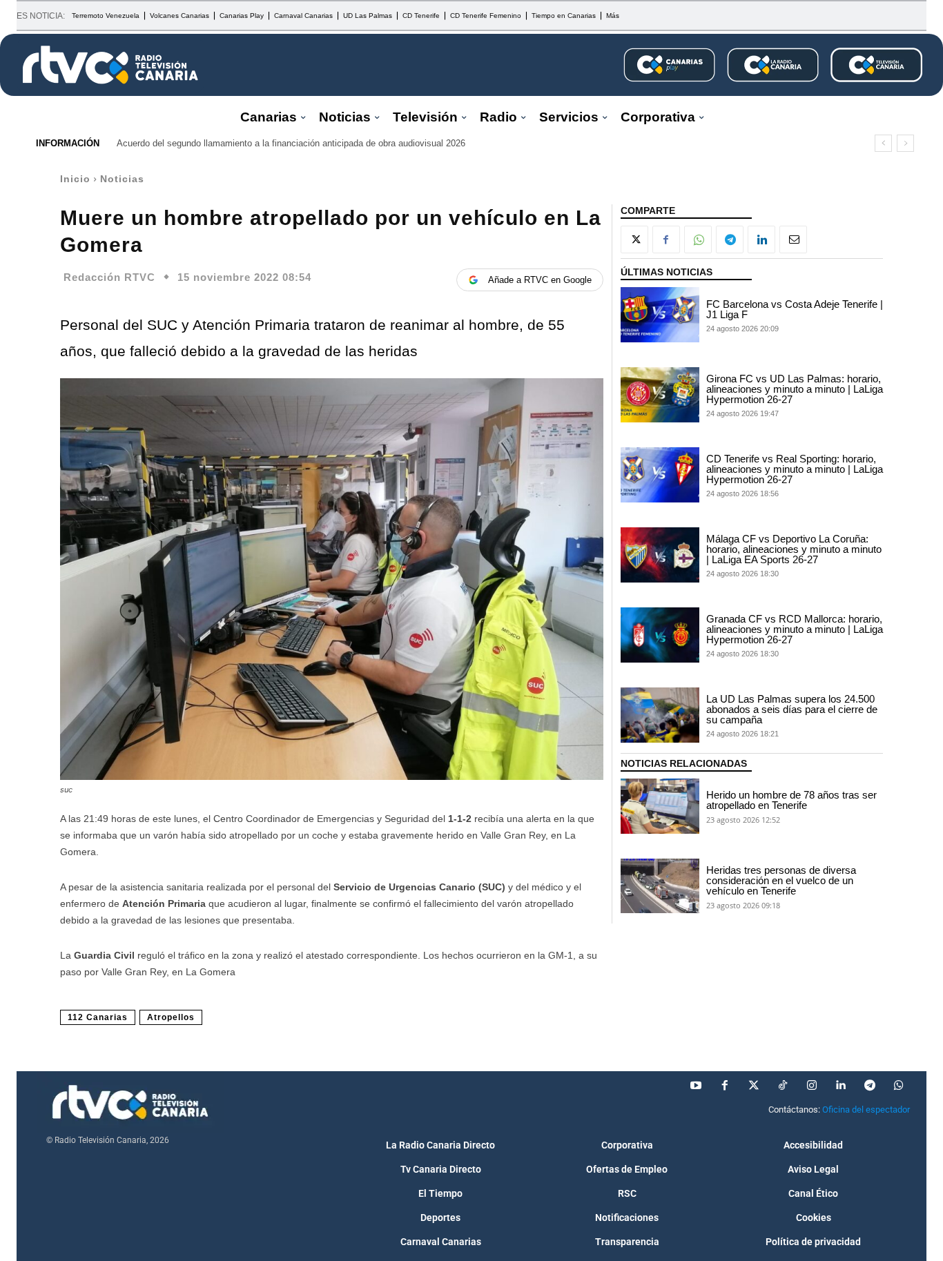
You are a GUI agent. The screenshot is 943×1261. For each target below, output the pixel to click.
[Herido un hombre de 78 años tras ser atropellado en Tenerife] (660, 806)
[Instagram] (812, 1086)
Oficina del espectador (866, 1109)
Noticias (122, 178)
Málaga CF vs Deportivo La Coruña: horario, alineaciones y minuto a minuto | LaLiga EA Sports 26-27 (794, 549)
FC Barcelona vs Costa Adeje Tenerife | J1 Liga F (794, 309)
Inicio (75, 178)
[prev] (883, 143)
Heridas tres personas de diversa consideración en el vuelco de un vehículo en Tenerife (781, 880)
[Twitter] (754, 1086)
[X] (634, 239)
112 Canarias (98, 1017)
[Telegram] (729, 239)
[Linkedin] (761, 239)
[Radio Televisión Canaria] (110, 65)
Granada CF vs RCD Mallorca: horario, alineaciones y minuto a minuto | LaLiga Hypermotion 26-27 (794, 629)
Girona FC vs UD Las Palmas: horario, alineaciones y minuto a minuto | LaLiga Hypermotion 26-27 (794, 389)
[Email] (793, 239)
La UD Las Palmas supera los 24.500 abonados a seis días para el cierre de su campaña (791, 709)
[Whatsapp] (899, 1086)
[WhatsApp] (698, 239)
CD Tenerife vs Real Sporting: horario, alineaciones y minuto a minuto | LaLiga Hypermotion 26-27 (794, 469)
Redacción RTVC (109, 277)
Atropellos (171, 1017)
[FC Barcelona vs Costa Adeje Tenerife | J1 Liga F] (660, 314)
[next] (905, 143)
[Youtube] (696, 1086)
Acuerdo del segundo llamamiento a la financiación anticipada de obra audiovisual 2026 (291, 143)
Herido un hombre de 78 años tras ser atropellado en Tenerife (791, 800)
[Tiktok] (783, 1086)
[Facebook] (666, 239)
